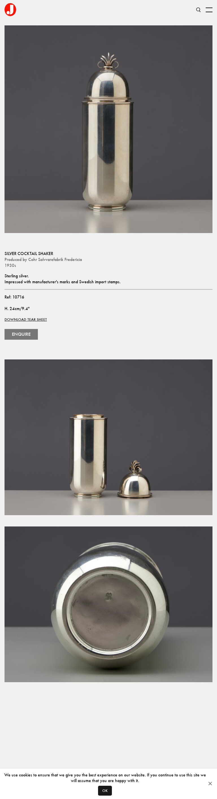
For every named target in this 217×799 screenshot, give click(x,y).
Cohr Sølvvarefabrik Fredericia (55, 259)
